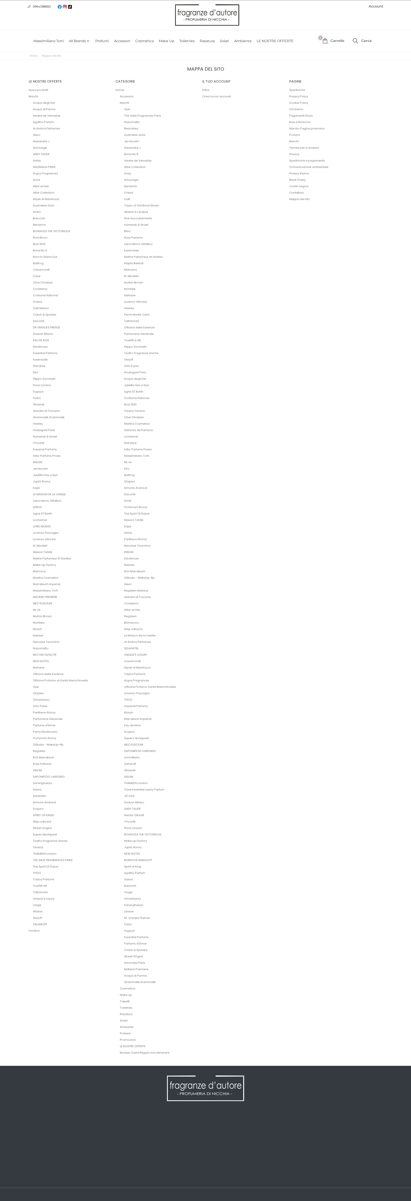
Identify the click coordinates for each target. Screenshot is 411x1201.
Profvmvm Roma (44, 738)
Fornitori (34, 931)
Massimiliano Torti (48, 41)
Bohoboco (131, 623)
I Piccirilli (38, 443)
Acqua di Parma (44, 109)
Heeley (38, 424)
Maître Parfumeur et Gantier (143, 257)
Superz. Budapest (136, 738)
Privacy (294, 154)
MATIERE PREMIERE (45, 597)
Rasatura (207, 41)
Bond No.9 (40, 250)
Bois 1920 (39, 244)
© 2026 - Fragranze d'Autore (51, 1195)
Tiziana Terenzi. (135, 411)
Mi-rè (36, 610)
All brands (79, 41)
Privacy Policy (298, 96)
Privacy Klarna (299, 173)
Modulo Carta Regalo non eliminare (145, 1053)
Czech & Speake (44, 315)
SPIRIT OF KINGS (43, 815)
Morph (37, 629)
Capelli (125, 1001)
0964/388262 (42, 6)
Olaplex (38, 693)
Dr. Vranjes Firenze (137, 918)
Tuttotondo (40, 892)
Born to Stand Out (45, 257)
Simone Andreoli (44, 802)
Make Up (166, 41)
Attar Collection (43, 193)
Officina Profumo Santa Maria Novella (150, 687)
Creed (37, 302)
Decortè (38, 321)
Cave (36, 276)
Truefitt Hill (40, 886)
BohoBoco (40, 238)
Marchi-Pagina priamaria (307, 128)
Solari (224, 41)
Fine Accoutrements (138, 218)
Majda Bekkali (133, 263)
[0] (325, 40)
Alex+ (37, 135)
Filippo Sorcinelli (44, 379)
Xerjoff (37, 918)
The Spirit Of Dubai (45, 866)
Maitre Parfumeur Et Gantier (52, 558)
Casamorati (41, 270)
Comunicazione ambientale (308, 167)
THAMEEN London (45, 854)
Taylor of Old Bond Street (141, 205)
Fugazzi (38, 392)
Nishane (38, 668)
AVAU (37, 212)
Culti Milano (41, 308)
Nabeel (38, 635)
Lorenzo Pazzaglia (45, 533)
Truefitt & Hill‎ (132, 340)
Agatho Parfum (43, 122)
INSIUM (37, 462)
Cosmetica (144, 41)
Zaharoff (130, 764)
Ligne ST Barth (42, 514)
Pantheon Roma (44, 712)
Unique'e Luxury (43, 899)
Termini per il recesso (304, 148)
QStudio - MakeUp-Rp (48, 745)
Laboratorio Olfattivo (47, 501)
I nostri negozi (298, 186)
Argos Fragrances (45, 173)
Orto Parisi (40, 706)
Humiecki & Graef (45, 436)
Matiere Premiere (136, 969)
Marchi (33, 96)
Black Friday (297, 180)
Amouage (40, 148)
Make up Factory (135, 841)
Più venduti (37, 1134)
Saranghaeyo (42, 783)
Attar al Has (41, 186)
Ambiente (243, 41)
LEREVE (37, 507)
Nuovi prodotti (38, 90)
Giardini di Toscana (46, 411)
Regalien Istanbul (136, 591)
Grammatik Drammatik (49, 417)
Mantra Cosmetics (45, 578)
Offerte (34, 1121)
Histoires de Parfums (138, 430)
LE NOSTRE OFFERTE (275, 41)
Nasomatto (41, 648)
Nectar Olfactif (134, 815)
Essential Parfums (45, 353)
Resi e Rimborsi (299, 122)
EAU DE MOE (41, 340)
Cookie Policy (298, 103)
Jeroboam (40, 469)
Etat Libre (39, 366)
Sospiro (38, 809)
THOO (37, 873)
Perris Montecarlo (45, 732)
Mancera (39, 571)
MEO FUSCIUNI (42, 603)
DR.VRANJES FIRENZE (46, 327)
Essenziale (40, 359)
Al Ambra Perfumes (46, 128)
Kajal (36, 488)
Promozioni (128, 1040)
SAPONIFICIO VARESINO (49, 777)
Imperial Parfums (45, 449)
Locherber (40, 520)
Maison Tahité (42, 552)
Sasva (37, 789)
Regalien (39, 751)
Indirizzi (214, 1140)
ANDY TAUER (41, 154)
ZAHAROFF (40, 924)
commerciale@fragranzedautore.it (333, 1143)
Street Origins (42, 828)
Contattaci (296, 193)
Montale (38, 623)
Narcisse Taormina (46, 642)
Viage (37, 905)
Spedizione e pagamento (307, 161)
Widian (38, 911)
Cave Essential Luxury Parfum (144, 789)
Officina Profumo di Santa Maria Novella (60, 680)
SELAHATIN (131, 648)
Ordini (212, 1128)
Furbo (37, 398)
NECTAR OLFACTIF (45, 655)
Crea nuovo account (216, 96)
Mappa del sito (299, 199)
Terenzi (38, 847)
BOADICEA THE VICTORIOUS (51, 231)
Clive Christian (43, 282)
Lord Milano (132, 757)
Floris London (42, 385)
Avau (127, 173)
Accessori (122, 41)
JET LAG (129, 796)
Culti (127, 199)
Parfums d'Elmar (44, 725)
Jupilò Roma (41, 481)
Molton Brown (42, 616)
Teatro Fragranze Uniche (50, 841)
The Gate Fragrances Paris (142, 116)
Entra (205, 90)
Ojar (36, 687)
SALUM (37, 770)
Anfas (37, 161)
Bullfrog (38, 263)
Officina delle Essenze (48, 674)
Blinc (127, 231)
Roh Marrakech (43, 757)
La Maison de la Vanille (140, 635)
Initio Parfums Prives (47, 456)
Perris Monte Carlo (137, 315)
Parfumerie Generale (48, 719)
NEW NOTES (41, 661)
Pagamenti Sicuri (301, 116)
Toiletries (187, 41)
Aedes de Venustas (46, 116)
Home (120, 90)
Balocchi (39, 218)
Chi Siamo (296, 109)
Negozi (123, 1172)
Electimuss (40, 347)
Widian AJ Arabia (136, 212)
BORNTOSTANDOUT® (138, 860)
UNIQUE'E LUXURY (135, 655)
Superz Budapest (45, 834)
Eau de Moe (132, 725)
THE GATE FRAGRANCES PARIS (53, 860)
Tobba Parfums (43, 879)
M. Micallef (40, 546)
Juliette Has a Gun (45, 475)
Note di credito (219, 1134)
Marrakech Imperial (46, 584)
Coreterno (40, 289)
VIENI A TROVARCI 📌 (134, 1179)
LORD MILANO (42, 526)
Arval (36, 180)
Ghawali (38, 404)
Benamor (39, 225)
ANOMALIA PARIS (44, 167)
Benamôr (130, 186)
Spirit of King (132, 866)
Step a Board (42, 822)
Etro (35, 372)
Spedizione (297, 90)
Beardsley (131, 128)
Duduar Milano (43, 334)
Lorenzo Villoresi (44, 539)
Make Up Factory (44, 565)
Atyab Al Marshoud (46, 199)
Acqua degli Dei (44, 103)
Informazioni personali (225, 1121)
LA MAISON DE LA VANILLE (49, 494)
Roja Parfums (42, 764)
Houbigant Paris (44, 430)
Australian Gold (43, 205)
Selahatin (39, 796)
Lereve (129, 911)
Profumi (102, 41)
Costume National (45, 295)
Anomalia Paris (134, 963)
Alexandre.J (41, 141)
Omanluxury (41, 700)
